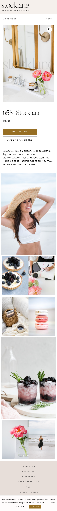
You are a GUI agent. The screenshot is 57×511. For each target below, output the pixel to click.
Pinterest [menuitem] (28, 477)
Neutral (47, 161)
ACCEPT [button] (34, 506)
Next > (50, 19)
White (32, 164)
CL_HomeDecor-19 (13, 158)
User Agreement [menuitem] (28, 482)
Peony (6, 164)
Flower (29, 158)
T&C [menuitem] (28, 487)
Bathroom (15, 154)
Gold (38, 158)
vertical (22, 164)
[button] (49, 29)
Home (45, 158)
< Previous (10, 19)
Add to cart (20, 132)
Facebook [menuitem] (28, 471)
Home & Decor (23, 151)
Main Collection (42, 151)
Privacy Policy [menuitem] (28, 492)
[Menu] (54, 7)
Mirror (36, 161)
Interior (26, 161)
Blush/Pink (29, 154)
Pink (13, 164)
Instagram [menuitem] (28, 466)
